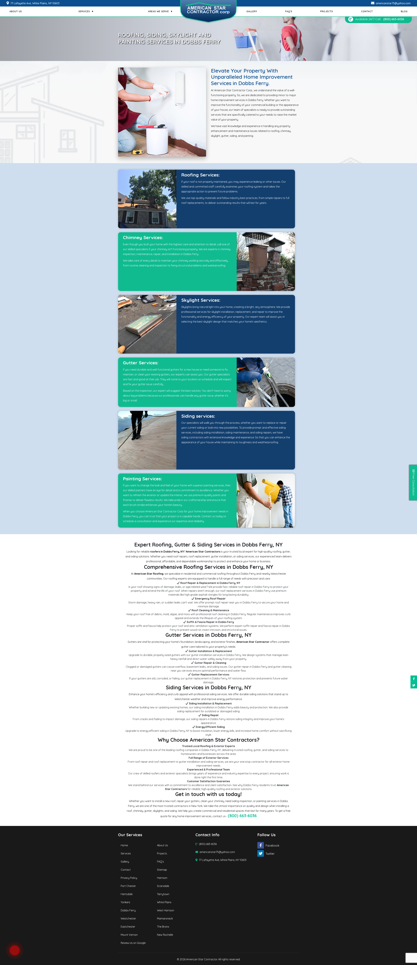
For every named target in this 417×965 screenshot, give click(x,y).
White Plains (164, 902)
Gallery (125, 861)
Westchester (128, 918)
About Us (162, 845)
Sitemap (162, 869)
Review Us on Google (133, 943)
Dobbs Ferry (128, 910)
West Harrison (165, 910)
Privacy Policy (129, 877)
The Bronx (163, 926)
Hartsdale (127, 894)
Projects (162, 853)
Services (126, 853)
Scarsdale (163, 886)
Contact (126, 869)
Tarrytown (163, 894)
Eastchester (128, 926)
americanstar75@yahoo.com (393, 3)
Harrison (162, 877)
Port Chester (128, 886)
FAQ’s (160, 861)
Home (124, 845)
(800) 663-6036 (393, 19)
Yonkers (125, 902)
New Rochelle (165, 934)
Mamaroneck (165, 918)
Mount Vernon (129, 934)
